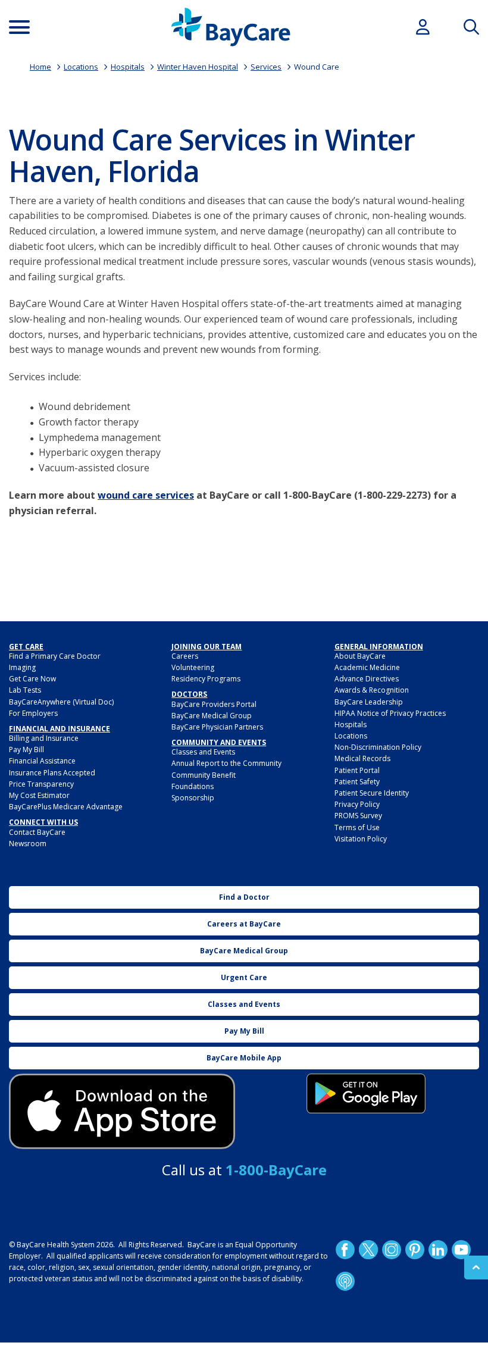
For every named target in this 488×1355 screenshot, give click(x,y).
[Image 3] (122, 1112)
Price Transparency (41, 784)
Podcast (344, 1281)
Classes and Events (203, 752)
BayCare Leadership (368, 702)
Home (40, 66)
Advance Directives (366, 679)
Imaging (22, 667)
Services (266, 66)
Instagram (391, 1249)
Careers (184, 656)
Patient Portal (357, 770)
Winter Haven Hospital (197, 66)
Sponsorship (192, 798)
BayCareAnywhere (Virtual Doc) (61, 702)
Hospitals (128, 66)
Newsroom (27, 843)
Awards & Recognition (371, 690)
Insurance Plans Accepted (52, 773)
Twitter (367, 1249)
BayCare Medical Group (211, 716)
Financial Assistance (42, 761)
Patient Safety (357, 782)
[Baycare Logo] (231, 27)
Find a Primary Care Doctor (55, 656)
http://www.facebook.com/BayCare (344, 1249)
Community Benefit (203, 775)
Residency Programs (205, 679)
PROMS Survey (358, 816)
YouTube (460, 1249)
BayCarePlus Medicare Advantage (66, 807)
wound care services (146, 495)
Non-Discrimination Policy (377, 747)
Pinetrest (414, 1249)
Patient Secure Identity (371, 793)
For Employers (33, 713)
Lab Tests (25, 690)
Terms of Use (357, 827)
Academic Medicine (367, 667)
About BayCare (360, 656)
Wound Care (316, 66)
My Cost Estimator (39, 795)
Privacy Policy (357, 804)
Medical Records (362, 758)
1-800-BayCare (276, 1169)
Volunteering (192, 667)
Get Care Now (32, 679)
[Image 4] (366, 1093)
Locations (81, 66)
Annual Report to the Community (226, 763)
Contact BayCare (37, 832)
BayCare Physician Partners (217, 727)
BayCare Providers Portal (213, 704)
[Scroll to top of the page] (476, 1267)
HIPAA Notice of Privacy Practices (390, 713)
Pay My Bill (26, 749)
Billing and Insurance (44, 738)
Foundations (192, 786)
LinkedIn (437, 1249)
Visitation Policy (360, 839)
